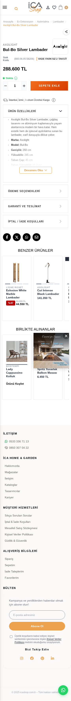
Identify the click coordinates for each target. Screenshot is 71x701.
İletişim (9, 478)
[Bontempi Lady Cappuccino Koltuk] (16, 351)
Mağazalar (11, 472)
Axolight (43, 287)
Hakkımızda (12, 465)
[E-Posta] (36, 237)
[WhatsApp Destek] (63, 690)
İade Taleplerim (14, 571)
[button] (16, 364)
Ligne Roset (14, 287)
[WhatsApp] (27, 237)
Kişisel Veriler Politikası (19, 534)
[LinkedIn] (52, 658)
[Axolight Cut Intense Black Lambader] (48, 272)
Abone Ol (37, 626)
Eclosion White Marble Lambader (16, 294)
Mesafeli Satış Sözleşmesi (21, 528)
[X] (17, 237)
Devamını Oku (33, 170)
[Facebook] (7, 237)
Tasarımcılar (12, 491)
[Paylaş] (66, 32)
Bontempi (12, 366)
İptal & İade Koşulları (18, 521)
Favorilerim (12, 577)
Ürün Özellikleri (22, 111)
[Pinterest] (42, 658)
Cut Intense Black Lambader (48, 292)
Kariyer (9, 497)
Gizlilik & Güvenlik (16, 540)
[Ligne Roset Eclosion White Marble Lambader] (16, 272)
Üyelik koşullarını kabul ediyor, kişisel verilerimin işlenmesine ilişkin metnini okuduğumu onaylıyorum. (38, 639)
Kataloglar (11, 484)
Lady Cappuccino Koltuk (14, 373)
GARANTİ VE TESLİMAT (24, 206)
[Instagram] (22, 658)
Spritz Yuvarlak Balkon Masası (47, 371)
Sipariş (9, 558)
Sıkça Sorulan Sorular (18, 515)
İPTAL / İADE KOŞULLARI (26, 221)
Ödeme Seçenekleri (24, 191)
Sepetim (10, 565)
